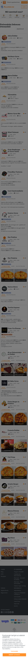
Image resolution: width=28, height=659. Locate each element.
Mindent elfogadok (14, 654)
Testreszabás (14, 651)
